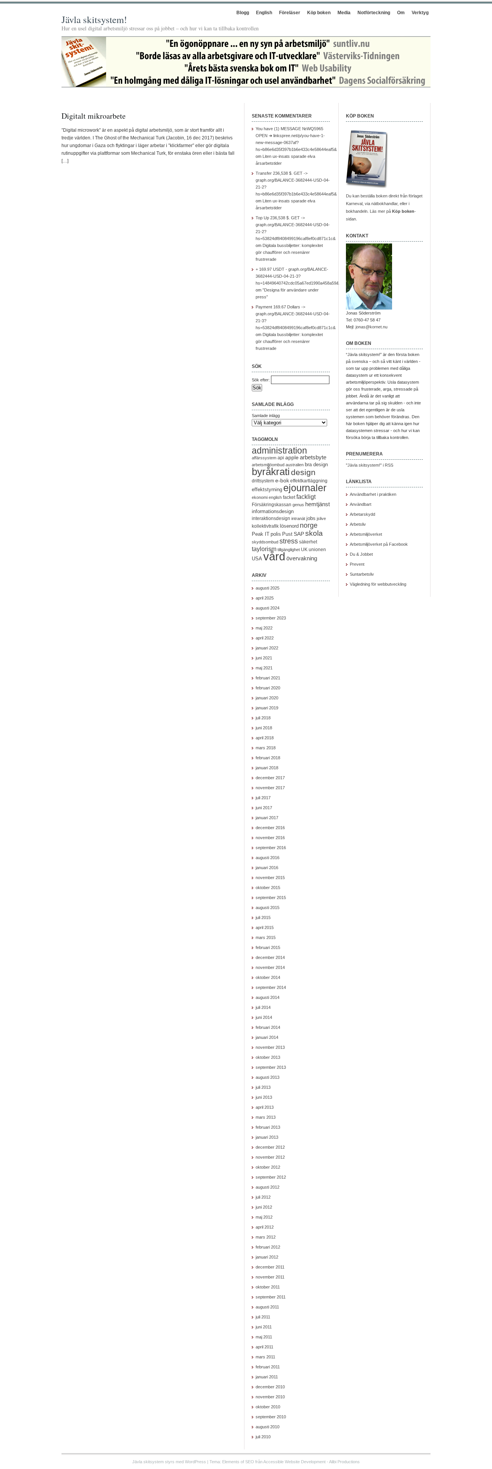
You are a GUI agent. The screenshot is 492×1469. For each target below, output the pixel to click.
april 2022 (265, 638)
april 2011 (264, 1347)
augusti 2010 (267, 1426)
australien (295, 464)
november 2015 (270, 877)
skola (314, 533)
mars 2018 (266, 747)
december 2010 (270, 1387)
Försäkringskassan (271, 504)
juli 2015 (263, 917)
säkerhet (308, 542)
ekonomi (260, 497)
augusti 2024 (267, 608)
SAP (299, 534)
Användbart (360, 504)
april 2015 (265, 927)
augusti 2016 (267, 857)
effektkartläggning (308, 481)
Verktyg (420, 12)
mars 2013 (266, 1117)
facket (289, 497)
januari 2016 (267, 867)
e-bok (282, 480)
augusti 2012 (267, 1187)
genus (298, 504)
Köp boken (319, 12)
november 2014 (270, 967)
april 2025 (265, 598)
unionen (317, 549)
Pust (287, 534)
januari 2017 (267, 817)
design (303, 472)
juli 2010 (263, 1436)
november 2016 (270, 837)
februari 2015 (268, 947)
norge (308, 525)
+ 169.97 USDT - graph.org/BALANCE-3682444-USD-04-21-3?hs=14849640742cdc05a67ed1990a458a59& (297, 276)
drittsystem (263, 481)
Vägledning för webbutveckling (378, 584)
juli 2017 (263, 797)
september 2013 (271, 1067)
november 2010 (270, 1396)
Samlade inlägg (266, 415)
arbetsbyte (313, 457)
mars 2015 (266, 937)
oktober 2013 (268, 1057)
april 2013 (265, 1107)
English (264, 12)
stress (288, 541)
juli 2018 (263, 717)
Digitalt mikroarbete (94, 116)
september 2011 (271, 1297)
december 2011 (270, 1267)
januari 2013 (267, 1137)
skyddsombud (265, 542)
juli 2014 (263, 1007)
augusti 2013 (267, 1077)
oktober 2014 (268, 977)
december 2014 (270, 957)
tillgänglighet (289, 549)
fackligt (306, 496)
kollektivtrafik (265, 526)
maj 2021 (264, 668)
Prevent (357, 564)
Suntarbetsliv (362, 574)
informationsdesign (273, 511)
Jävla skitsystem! (94, 19)
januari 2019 (267, 708)
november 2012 (270, 1157)
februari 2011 (268, 1367)
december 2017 (270, 777)
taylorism (264, 548)
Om (401, 12)
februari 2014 (268, 1027)
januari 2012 (267, 1257)
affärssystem (264, 457)
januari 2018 (267, 767)
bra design (316, 464)
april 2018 (265, 737)
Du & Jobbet (361, 554)
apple (292, 457)
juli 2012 (263, 1197)
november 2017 (270, 787)
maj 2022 (264, 628)
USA (257, 558)
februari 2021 (268, 678)
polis (276, 534)
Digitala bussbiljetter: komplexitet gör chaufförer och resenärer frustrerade (289, 252)
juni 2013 (264, 1097)
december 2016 (270, 827)
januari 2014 (267, 1037)
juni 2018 (264, 727)
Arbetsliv (358, 524)
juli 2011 (263, 1317)
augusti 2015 (267, 907)
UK (304, 549)
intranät (298, 518)
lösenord (289, 526)
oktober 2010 (268, 1406)
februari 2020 (268, 688)
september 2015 (271, 897)
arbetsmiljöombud (268, 464)
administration (279, 450)
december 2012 (270, 1147)
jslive (321, 518)
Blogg (242, 12)
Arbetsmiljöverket (366, 534)
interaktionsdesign (271, 518)
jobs (311, 518)
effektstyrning (267, 489)
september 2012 (271, 1177)
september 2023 (271, 618)
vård (274, 556)
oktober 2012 (268, 1167)
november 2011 (270, 1277)
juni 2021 (264, 658)
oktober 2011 (268, 1287)
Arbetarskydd (362, 514)
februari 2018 (268, 757)
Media (344, 12)
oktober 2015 (268, 887)
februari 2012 (268, 1247)
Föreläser (289, 12)
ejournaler (304, 487)
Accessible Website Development (294, 1461)
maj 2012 (264, 1217)
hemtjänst (317, 504)
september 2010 (271, 1416)
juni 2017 (264, 807)
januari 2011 (267, 1377)
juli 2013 (263, 1087)
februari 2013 (268, 1127)
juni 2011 (264, 1327)
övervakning (301, 558)
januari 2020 (267, 698)
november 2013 (270, 1047)
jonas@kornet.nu (371, 327)
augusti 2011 (267, 1307)
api (281, 457)
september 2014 (271, 987)
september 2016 (271, 847)
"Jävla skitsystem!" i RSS (369, 465)
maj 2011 (264, 1337)
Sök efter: (261, 380)
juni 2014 (264, 1017)
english (275, 497)
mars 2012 (266, 1237)
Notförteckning (373, 12)
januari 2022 (267, 648)
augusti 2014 (267, 997)
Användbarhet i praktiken (373, 494)
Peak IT (260, 534)
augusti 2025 (267, 588)
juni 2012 (264, 1207)
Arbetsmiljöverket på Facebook (379, 544)
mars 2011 (265, 1357)
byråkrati (271, 471)
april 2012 (265, 1227)
